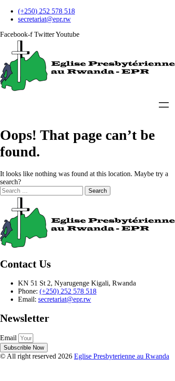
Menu (164, 105)
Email (9, 338)
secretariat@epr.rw (64, 299)
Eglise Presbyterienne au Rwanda (121, 356)
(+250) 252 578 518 (67, 291)
